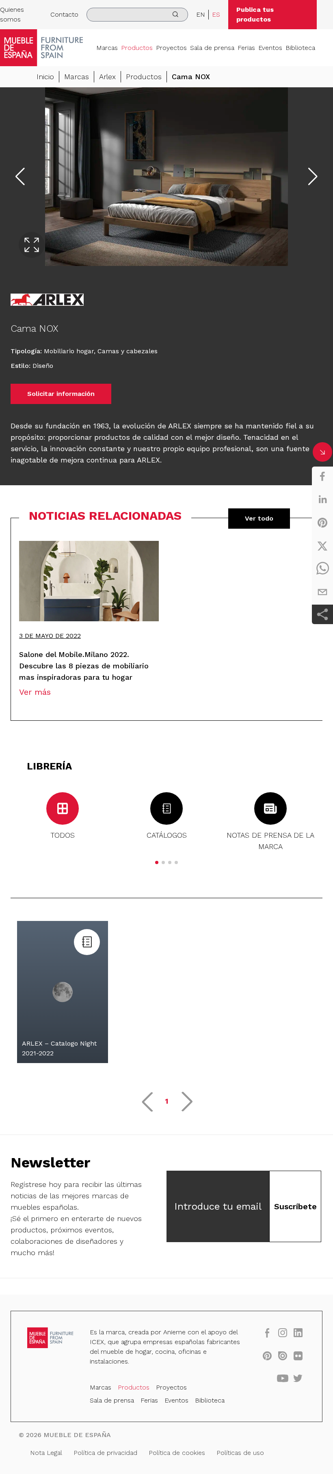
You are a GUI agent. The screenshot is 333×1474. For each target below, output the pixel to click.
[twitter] (322, 545)
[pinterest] (322, 522)
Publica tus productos (255, 14)
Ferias (246, 48)
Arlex (107, 76)
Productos (137, 48)
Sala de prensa (212, 48)
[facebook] (322, 476)
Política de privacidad (105, 1453)
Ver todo (259, 518)
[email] (322, 592)
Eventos (270, 48)
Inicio (45, 76)
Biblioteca (300, 48)
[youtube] (282, 1378)
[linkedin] (322, 499)
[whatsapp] (322, 569)
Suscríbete (295, 1206)
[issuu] (282, 1355)
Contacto (64, 14)
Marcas (107, 48)
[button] (156, 862)
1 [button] (166, 1101)
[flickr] (298, 1355)
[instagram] (282, 1332)
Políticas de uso (240, 1453)
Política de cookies (177, 1453)
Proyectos (171, 48)
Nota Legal (46, 1453)
